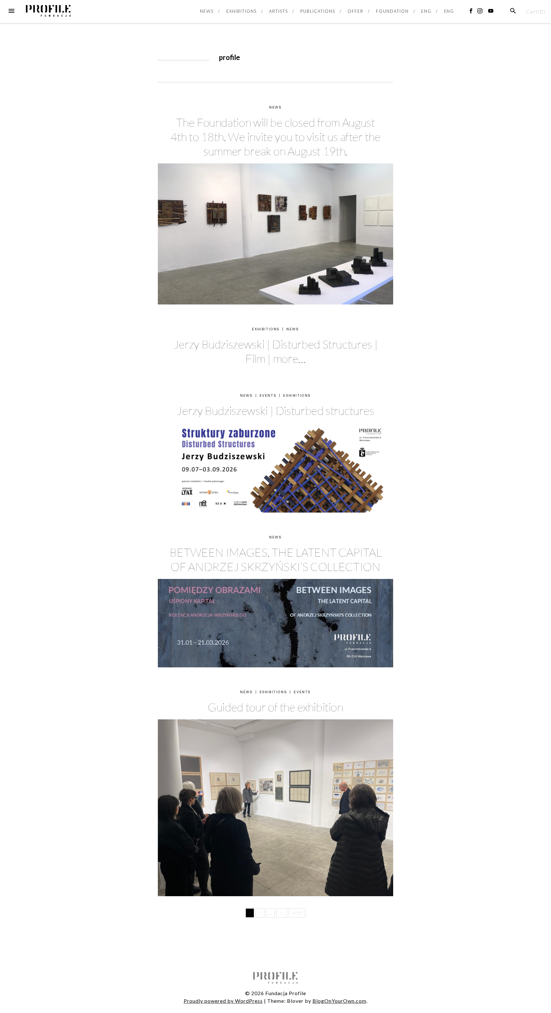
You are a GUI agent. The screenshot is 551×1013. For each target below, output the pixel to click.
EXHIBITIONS (241, 11)
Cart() (536, 11)
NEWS (207, 11)
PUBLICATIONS (317, 11)
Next (297, 913)
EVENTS (268, 396)
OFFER (356, 11)
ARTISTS (278, 11)
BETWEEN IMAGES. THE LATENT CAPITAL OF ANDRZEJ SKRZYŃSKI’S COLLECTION (276, 559)
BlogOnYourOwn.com (339, 1001)
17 (281, 913)
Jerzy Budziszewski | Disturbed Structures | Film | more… (275, 351)
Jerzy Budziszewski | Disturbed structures (275, 410)
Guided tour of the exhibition (275, 707)
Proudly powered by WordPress (223, 1001)
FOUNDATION (392, 11)
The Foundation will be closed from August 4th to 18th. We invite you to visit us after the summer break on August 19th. (276, 136)
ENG (426, 11)
